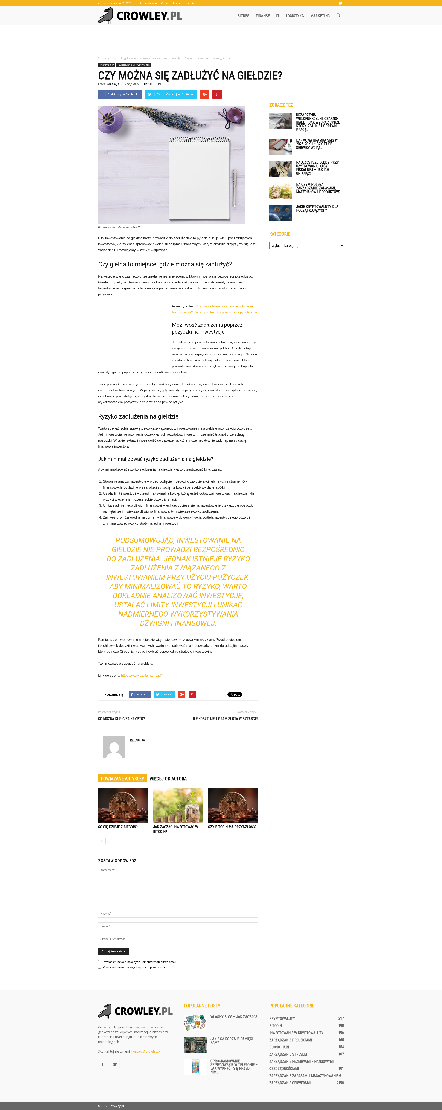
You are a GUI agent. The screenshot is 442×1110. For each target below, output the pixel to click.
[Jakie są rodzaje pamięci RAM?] (195, 1045)
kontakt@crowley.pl (145, 1051)
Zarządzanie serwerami (290, 1083)
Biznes (243, 15)
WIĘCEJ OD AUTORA (168, 779)
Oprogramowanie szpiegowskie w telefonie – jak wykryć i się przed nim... (234, 1066)
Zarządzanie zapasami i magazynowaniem (305, 1076)
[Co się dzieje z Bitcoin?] (123, 805)
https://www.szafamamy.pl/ (141, 675)
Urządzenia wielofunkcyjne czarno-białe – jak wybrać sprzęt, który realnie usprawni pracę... (319, 122)
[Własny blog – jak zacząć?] (195, 1023)
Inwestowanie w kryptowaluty (134, 64)
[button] (338, 15)
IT (277, 15)
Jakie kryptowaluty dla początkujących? (317, 208)
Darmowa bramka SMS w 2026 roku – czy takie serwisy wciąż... (317, 144)
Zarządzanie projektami (290, 1040)
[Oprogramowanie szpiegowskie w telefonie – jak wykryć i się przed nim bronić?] (195, 1067)
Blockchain (279, 1047)
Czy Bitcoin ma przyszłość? (232, 827)
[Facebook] (332, 3)
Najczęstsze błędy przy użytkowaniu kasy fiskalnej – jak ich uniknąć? (317, 168)
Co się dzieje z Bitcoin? (118, 827)
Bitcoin (275, 1026)
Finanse (263, 15)
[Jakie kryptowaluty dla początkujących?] (280, 213)
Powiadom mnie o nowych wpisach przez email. (134, 967)
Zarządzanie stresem (288, 1054)
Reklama (177, 3)
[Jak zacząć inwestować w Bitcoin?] (178, 805)
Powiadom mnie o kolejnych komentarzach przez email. (140, 962)
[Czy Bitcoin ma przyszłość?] (233, 805)
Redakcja (112, 84)
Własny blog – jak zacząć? (233, 1017)
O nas (164, 3)
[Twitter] (340, 3)
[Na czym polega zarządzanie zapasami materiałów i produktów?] (280, 191)
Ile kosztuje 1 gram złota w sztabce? (225, 719)
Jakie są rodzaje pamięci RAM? (231, 1041)
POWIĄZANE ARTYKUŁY (122, 779)
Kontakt (192, 3)
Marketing (320, 15)
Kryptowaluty (106, 64)
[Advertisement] (221, 40)
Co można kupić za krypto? (121, 719)
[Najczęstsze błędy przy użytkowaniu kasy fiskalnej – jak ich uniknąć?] (280, 169)
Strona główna (148, 3)
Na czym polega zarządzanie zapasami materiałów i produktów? (318, 188)
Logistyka (295, 15)
